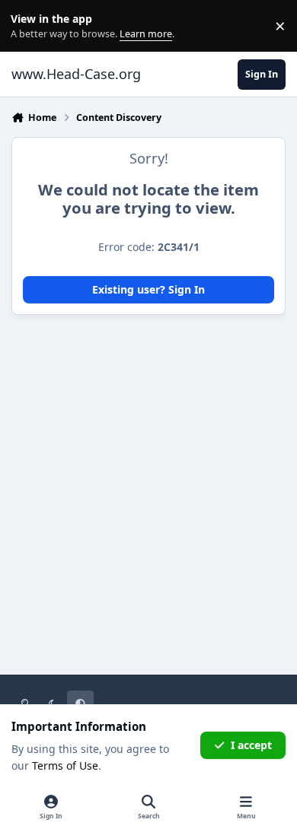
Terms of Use (65, 765)
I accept (251, 745)
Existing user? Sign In (148, 289)
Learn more (29, 26)
